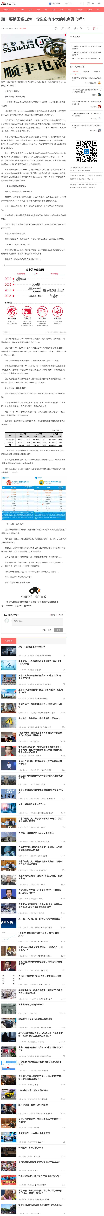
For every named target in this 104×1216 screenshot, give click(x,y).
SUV (39, 1142)
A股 (15, 9)
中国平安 (48, 655)
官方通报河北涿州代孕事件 (30, 1004)
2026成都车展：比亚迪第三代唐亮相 (35, 1019)
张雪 (36, 1085)
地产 (45, 870)
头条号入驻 (75, 37)
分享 (87, 28)
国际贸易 (41, 956)
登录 (44, 630)
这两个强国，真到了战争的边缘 (33, 1105)
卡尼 (35, 1156)
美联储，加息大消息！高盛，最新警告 (36, 833)
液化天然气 (51, 713)
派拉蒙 (43, 784)
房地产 (89, 9)
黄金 (53, 9)
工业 (36, 670)
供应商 (49, 770)
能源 (69, 9)
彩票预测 (38, 1185)
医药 (39, 856)
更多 (98, 9)
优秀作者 (86, 71)
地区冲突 (39, 1113)
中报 (39, 913)
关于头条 (73, 175)
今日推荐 (76, 71)
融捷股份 (47, 813)
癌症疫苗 (44, 856)
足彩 (36, 1170)
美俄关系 (41, 713)
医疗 (39, 942)
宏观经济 (6, 9)
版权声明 (73, 179)
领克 (39, 1099)
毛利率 (48, 1056)
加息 (47, 841)
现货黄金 (47, 984)
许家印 (43, 827)
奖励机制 (99, 175)
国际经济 (44, 798)
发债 (45, 999)
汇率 (39, 984)
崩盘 (42, 913)
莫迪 (45, 956)
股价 (42, 655)
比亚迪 (49, 1027)
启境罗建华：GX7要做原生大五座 (34, 1133)
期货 (61, 9)
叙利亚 (50, 1113)
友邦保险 (44, 684)
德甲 (39, 1213)
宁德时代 (44, 770)
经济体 (50, 956)
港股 (22, 9)
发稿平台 (90, 175)
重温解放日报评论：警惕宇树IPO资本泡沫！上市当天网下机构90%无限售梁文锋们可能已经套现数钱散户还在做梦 (40, 749)
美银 (39, 670)
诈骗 (39, 1042)
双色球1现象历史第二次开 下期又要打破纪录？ (40, 1176)
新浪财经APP (56, 3)
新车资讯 (44, 1027)
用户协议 (81, 179)
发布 (58, 630)
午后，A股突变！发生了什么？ (32, 804)
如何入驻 (81, 175)
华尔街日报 (45, 942)
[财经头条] (8, 4)
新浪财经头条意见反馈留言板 (82, 167)
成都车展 (44, 1099)
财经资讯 (38, 684)
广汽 (43, 1142)
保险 (42, 1042)
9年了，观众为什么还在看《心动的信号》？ (86, 58)
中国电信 (44, 698)
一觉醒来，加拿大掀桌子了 (30, 1147)
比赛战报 (38, 1199)
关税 (38, 1156)
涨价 (49, 727)
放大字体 (68, 28)
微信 (81, 28)
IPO (36, 756)
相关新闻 (8, 641)
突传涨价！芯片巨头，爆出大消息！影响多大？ (40, 718)
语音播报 (56, 28)
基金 (38, 9)
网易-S (43, 1056)
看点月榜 (97, 71)
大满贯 (47, 1199)
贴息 (42, 927)
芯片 (41, 727)
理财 (46, 9)
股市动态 (38, 655)
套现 (39, 756)
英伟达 (45, 727)
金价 (42, 984)
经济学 (41, 999)
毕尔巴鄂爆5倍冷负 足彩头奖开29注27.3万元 (39, 1162)
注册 (99, 3)
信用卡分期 (48, 927)
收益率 (52, 798)
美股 (30, 9)
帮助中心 (90, 179)
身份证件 (45, 1070)
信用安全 (38, 927)
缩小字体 (62, 28)
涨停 (51, 813)
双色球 (43, 1185)
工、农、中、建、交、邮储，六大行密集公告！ (40, 919)
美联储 (40, 841)
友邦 (49, 684)
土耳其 (45, 1113)
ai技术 (37, 727)
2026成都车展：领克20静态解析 (33, 1090)
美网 (42, 1199)
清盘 (47, 970)
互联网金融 (79, 9)
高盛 (48, 798)
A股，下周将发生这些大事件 (31, 647)
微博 (74, 28)
